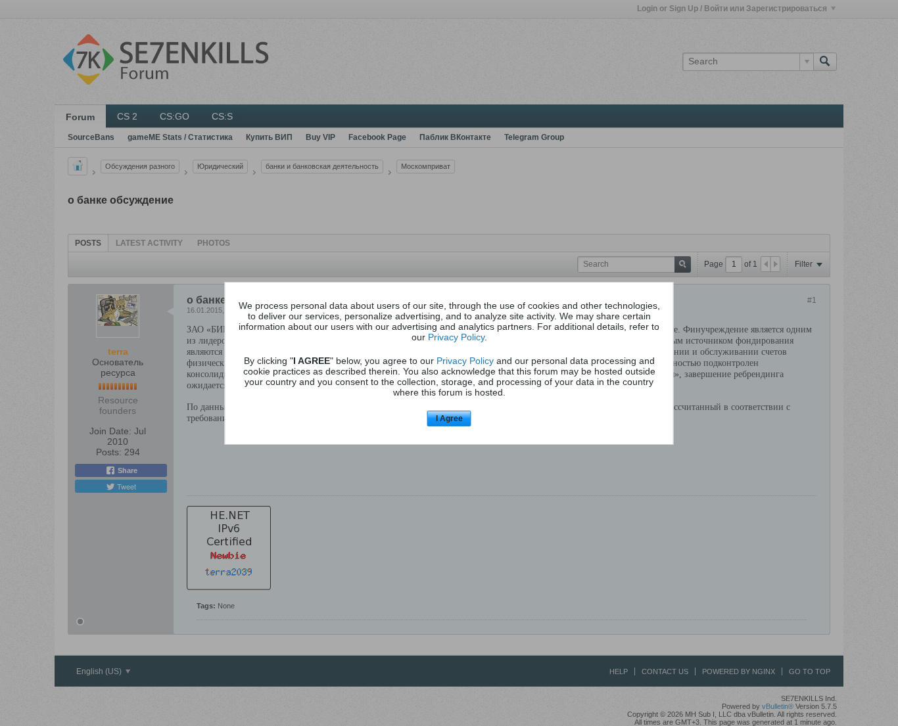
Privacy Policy (456, 337)
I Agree (449, 418)
